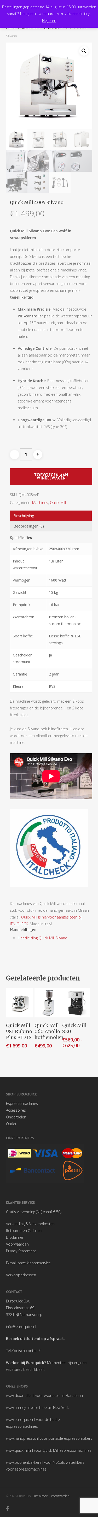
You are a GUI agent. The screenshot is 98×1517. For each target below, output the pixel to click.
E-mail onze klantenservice (28, 1262)
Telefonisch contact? (23, 1350)
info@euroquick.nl (21, 1326)
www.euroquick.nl (20, 1419)
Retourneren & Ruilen (24, 1230)
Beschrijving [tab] (24, 515)
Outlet (11, 1123)
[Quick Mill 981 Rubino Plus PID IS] (20, 1002)
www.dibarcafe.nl (20, 1395)
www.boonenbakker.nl (24, 1462)
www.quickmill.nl (19, 1450)
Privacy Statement (21, 1250)
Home (10, 27)
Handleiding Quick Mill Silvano (42, 937)
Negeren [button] (49, 20)
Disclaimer (15, 1237)
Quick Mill (51, 27)
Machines (29, 27)
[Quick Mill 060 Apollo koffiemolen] (48, 1002)
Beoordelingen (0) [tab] (29, 526)
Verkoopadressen (21, 1274)
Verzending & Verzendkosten (30, 1223)
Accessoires (16, 1110)
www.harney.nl (18, 1407)
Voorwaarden (17, 1244)
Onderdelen (16, 1117)
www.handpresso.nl (22, 1438)
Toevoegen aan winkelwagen (51, 476)
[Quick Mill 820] (76, 1002)
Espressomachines (22, 1103)
